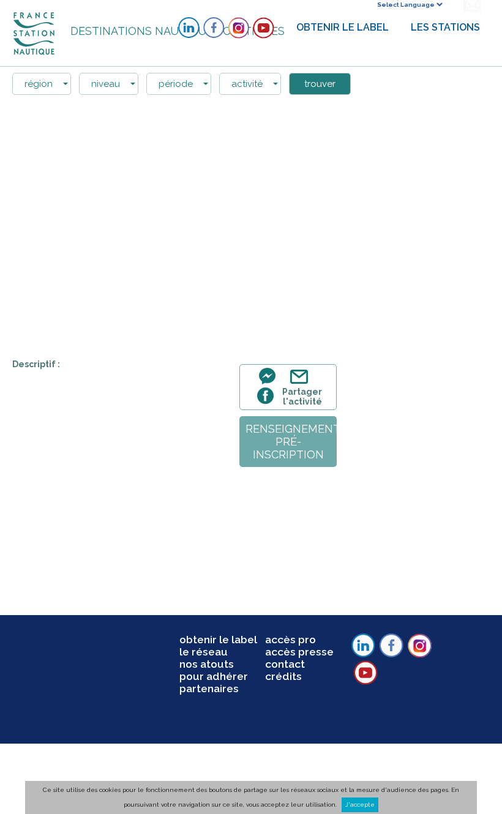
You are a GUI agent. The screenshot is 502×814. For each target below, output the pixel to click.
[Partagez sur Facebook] (267, 402)
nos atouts (206, 664)
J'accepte (360, 804)
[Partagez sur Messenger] (270, 383)
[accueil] (35, 32)
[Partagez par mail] (301, 383)
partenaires (209, 688)
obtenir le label (218, 639)
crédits (283, 676)
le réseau (203, 652)
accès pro (290, 639)
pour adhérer (213, 676)
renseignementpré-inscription (291, 441)
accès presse (299, 652)
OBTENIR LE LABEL (342, 27)
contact (285, 664)
